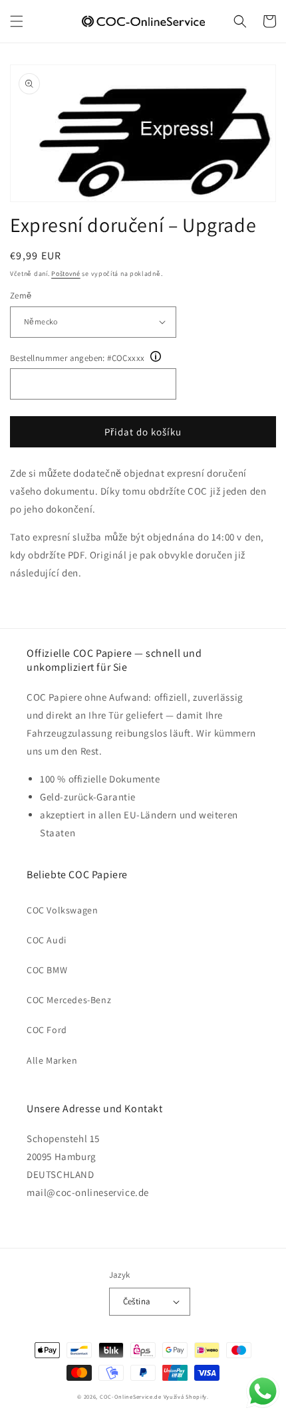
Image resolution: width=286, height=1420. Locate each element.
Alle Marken (52, 1060)
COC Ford (47, 1030)
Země (21, 295)
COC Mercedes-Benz (69, 1000)
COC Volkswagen (62, 910)
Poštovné (65, 273)
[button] (16, 21)
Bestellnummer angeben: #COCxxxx (77, 358)
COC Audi (47, 940)
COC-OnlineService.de (131, 1396)
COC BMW (47, 970)
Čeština (137, 1301)
